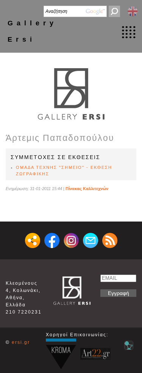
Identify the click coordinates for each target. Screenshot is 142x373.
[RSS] (109, 240)
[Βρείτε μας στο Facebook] (51, 240)
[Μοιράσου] (32, 240)
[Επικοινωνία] (90, 240)
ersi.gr (21, 342)
